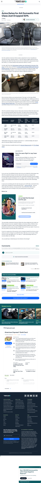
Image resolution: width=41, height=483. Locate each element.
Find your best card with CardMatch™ (20, 298)
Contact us (17, 420)
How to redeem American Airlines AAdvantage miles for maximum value (10, 323)
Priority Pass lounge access (19, 405)
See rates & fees (3, 290)
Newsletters (17, 423)
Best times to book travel (31, 403)
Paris (4, 420)
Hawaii (4, 416)
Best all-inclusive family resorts (32, 406)
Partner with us (17, 426)
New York (4, 419)
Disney (4, 425)
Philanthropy (17, 417)
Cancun (4, 423)
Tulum (4, 422)
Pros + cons (7, 375)
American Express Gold (7, 405)
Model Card (29, 425)
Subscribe (12, 438)
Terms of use (29, 420)
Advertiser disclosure (20, 4)
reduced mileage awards (25, 145)
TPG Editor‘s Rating (8, 334)
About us (16, 416)
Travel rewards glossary (31, 412)
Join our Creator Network (19, 425)
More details (12, 375)
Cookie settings (29, 421)
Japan (4, 417)
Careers (16, 419)
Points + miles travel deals (19, 403)
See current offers (20, 294)
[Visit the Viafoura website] (37, 268)
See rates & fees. (9, 347)
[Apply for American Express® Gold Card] (8, 339)
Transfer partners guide (19, 400)
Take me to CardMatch (24, 216)
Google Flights (29, 400)
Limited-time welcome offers (8, 411)
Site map (16, 422)
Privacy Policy (35, 166)
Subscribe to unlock (34, 163)
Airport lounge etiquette (31, 409)
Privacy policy (29, 418)
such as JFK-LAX (28, 185)
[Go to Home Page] (21, 1)
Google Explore (29, 402)
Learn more (23, 478)
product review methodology (6, 50)
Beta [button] (36, 246)
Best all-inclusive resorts (31, 405)
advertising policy (33, 49)
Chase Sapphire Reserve (7, 402)
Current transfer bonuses (19, 402)
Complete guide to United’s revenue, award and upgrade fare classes (26, 323)
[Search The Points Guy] (39, 1)
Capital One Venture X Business (8, 406)
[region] (20, 260)
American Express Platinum (7, 403)
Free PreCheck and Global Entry (32, 410)
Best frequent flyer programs (20, 406)
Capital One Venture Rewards (8, 400)
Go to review (23, 334)
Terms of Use (19, 166)
